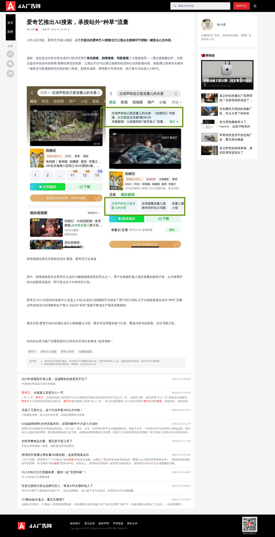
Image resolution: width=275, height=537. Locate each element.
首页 (10, 22)
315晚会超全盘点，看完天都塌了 (43, 499)
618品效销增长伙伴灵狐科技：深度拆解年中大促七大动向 (60, 423)
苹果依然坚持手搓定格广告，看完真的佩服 (235, 137)
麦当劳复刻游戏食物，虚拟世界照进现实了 (235, 150)
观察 (10, 31)
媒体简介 (75, 523)
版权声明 (104, 523)
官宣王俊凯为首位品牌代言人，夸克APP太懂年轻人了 (57, 485)
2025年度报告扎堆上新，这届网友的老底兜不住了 (54, 379)
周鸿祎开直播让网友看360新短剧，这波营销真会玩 (55, 454)
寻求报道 (118, 523)
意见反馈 (89, 523)
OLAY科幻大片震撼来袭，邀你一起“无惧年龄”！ (54, 472)
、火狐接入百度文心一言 (42, 392)
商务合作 (132, 523)
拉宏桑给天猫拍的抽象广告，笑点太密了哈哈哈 (235, 111)
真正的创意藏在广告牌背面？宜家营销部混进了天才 (235, 98)
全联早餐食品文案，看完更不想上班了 (47, 441)
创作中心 (241, 5)
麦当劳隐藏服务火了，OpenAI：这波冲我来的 (234, 124)
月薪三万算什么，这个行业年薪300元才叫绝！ (52, 410)
